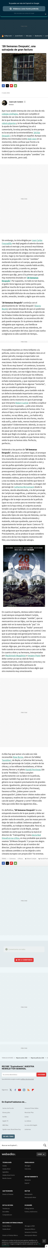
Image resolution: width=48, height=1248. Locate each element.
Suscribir (41, 1074)
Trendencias (6, 1208)
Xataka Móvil (6, 1169)
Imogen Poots (34, 655)
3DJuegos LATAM (30, 1226)
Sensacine (28, 1180)
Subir (40, 1154)
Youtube (19, 1089)
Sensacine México (30, 1229)
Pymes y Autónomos (31, 1212)
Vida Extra (28, 1169)
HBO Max (5, 1125)
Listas (27, 1117)
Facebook (3, 85)
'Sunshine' (6, 760)
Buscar (45, 1145)
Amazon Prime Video (31, 1108)
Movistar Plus (29, 1112)
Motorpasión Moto (30, 1197)
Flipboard (11, 85)
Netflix (4, 1117)
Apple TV (5, 1121)
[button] (17, 101)
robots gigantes (9, 123)
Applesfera (5, 1172)
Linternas (28, 1129)
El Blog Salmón (29, 1208)
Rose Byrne (18, 757)
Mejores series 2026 (22, 1058)
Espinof (27, 1183)
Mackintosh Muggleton (15, 655)
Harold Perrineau (33, 769)
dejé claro (32, 138)
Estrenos (13, 859)
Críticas (20, 859)
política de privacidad (27, 1079)
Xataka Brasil (6, 1229)
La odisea (28, 1121)
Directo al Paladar (7, 1194)
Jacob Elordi (19, 36)
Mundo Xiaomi (6, 1178)
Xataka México (6, 1226)
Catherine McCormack (24, 487)
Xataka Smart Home (8, 1175)
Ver (25, 960)
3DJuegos (27, 1166)
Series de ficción (8, 1108)
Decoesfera (5, 1212)
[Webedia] (9, 1155)
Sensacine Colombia (31, 1232)
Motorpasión (28, 1194)
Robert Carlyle (21, 402)
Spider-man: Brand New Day (11, 1129)
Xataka (4, 1166)
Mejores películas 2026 (37, 1058)
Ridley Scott (8, 36)
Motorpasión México (31, 1235)
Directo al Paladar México (10, 1235)
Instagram (24, 1089)
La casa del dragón (31, 1125)
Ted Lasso (29, 36)
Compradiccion (7, 1215)
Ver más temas (8, 1136)
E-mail (15, 85)
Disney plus (6, 1112)
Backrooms (38, 36)
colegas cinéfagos (10, 114)
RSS (28, 1089)
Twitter (7, 85)
